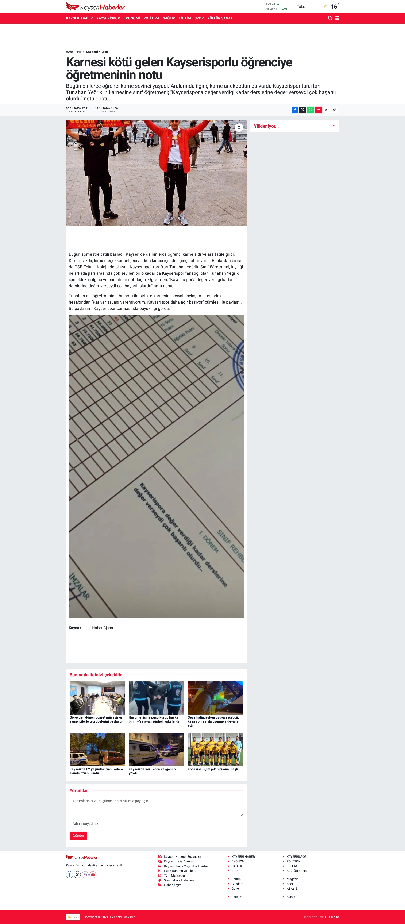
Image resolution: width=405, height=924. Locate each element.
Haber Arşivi (172, 885)
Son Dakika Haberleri (179, 880)
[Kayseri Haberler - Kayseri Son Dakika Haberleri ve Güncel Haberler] (95, 6)
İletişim (237, 897)
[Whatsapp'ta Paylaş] (310, 110)
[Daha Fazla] (318, 110)
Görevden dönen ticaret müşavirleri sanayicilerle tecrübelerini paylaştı (96, 719)
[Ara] (330, 18)
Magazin (292, 879)
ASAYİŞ (292, 888)
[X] (77, 874)
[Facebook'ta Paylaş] (295, 110)
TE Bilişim (332, 917)
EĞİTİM (185, 18)
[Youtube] (92, 874)
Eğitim (236, 879)
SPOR (199, 18)
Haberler (73, 51)
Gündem (237, 884)
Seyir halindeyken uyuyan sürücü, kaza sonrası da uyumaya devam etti (213, 721)
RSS (75, 917)
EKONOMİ (132, 18)
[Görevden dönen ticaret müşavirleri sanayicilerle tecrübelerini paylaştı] (97, 697)
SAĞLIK (169, 18)
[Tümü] (333, 126)
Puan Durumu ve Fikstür (180, 871)
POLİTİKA (151, 18)
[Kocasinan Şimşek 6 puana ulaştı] (215, 749)
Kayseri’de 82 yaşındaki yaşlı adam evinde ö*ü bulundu (96, 771)
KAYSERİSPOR (108, 18)
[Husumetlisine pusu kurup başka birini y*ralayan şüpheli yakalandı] (156, 697)
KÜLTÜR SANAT (220, 18)
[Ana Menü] (336, 18)
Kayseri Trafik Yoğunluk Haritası (186, 866)
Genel (236, 888)
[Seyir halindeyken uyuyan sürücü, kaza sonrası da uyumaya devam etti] (215, 697)
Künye (291, 897)
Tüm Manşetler (174, 875)
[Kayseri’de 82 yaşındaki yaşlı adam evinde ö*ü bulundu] (97, 749)
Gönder (78, 835)
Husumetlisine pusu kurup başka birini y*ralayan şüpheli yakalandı (154, 719)
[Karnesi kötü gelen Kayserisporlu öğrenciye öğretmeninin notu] (156, 173)
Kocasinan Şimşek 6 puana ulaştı (213, 769)
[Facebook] (69, 874)
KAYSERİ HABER (79, 18)
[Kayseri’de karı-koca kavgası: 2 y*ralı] (156, 749)
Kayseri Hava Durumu (179, 861)
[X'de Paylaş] (302, 110)
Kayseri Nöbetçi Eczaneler (182, 857)
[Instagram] (85, 874)
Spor (290, 884)
